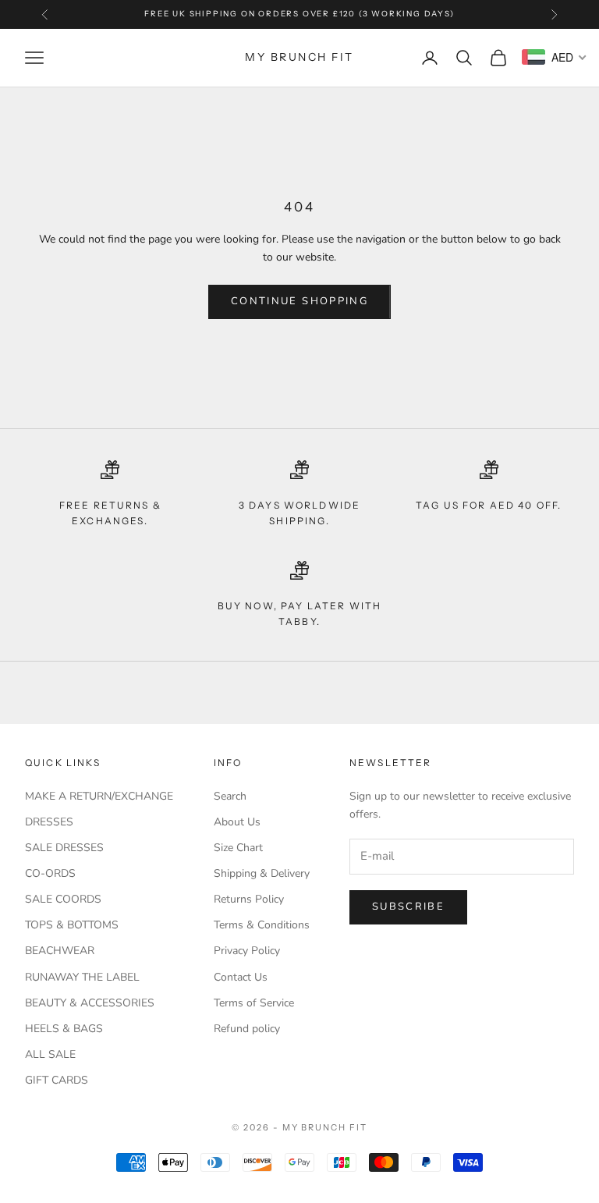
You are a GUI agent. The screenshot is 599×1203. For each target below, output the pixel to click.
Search (230, 796)
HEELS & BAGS (64, 1028)
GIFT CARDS (56, 1080)
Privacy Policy (247, 950)
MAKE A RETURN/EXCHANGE (99, 796)
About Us (237, 821)
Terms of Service (254, 1002)
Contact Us (241, 977)
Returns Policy (249, 899)
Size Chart (238, 847)
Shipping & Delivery (262, 873)
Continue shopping (299, 301)
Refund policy (247, 1028)
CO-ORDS (50, 873)
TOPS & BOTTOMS (72, 924)
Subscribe (408, 907)
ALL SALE (50, 1054)
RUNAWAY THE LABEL (82, 977)
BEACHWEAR (59, 950)
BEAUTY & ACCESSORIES (89, 1002)
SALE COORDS (63, 899)
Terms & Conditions (262, 924)
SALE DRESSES (64, 847)
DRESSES (49, 821)
